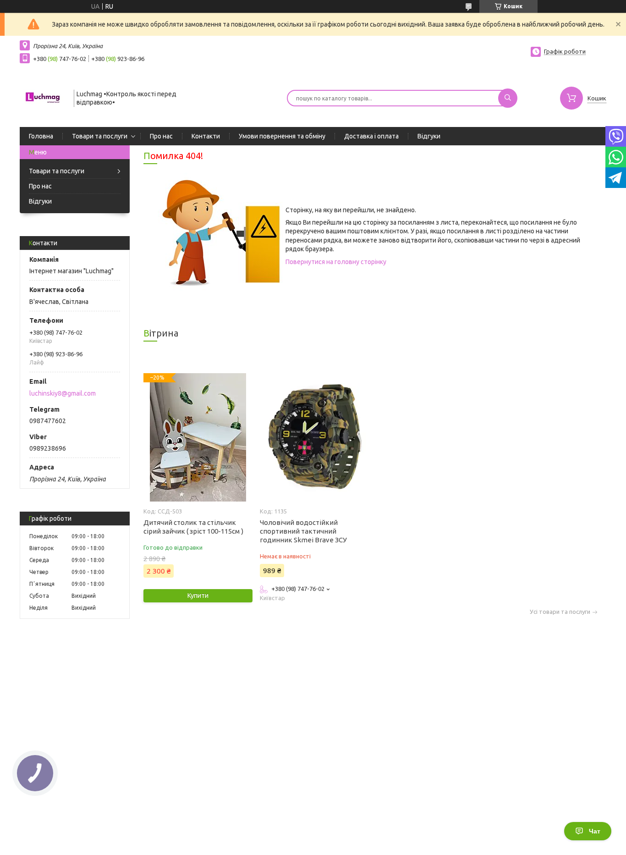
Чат (594, 831)
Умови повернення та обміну (282, 136)
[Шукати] (507, 98)
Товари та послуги (99, 136)
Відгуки (428, 136)
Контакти (206, 136)
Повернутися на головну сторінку (336, 261)
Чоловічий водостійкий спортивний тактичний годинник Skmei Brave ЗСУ (303, 531)
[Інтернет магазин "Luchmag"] (43, 97)
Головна (41, 136)
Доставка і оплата (371, 136)
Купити (198, 595)
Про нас (161, 136)
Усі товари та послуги (560, 612)
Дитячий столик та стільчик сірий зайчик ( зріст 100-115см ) (193, 527)
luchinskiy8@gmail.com (62, 393)
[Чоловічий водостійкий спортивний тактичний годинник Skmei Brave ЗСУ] (314, 437)
